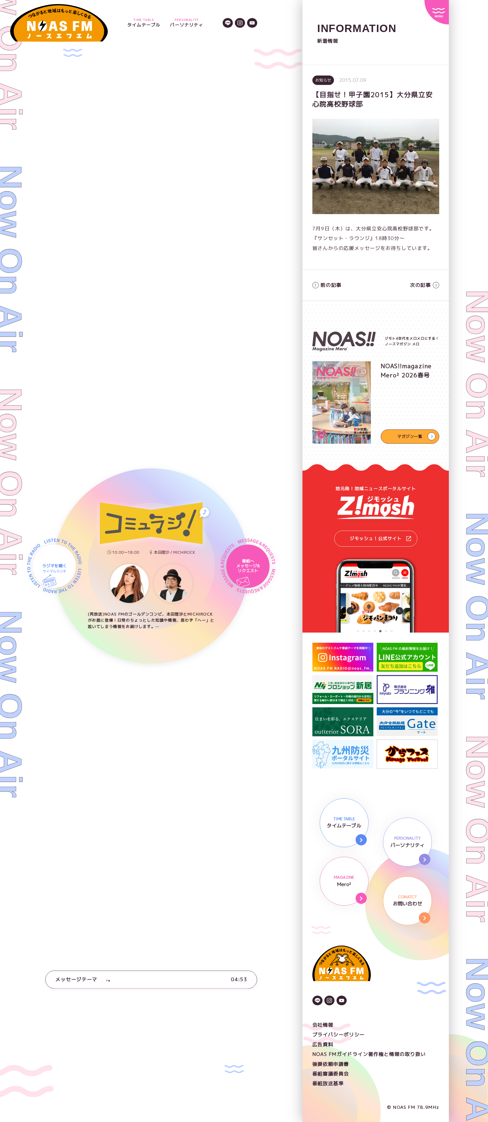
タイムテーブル (143, 23)
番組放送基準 (328, 1083)
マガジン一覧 (410, 436)
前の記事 (331, 284)
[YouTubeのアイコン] (252, 23)
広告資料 (322, 1044)
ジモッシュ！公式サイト (376, 538)
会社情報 (322, 1024)
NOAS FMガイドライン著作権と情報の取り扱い (369, 1054)
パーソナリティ (186, 23)
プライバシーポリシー (338, 1034)
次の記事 (420, 284)
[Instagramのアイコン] (240, 23)
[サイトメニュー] (436, 12)
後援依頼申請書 (330, 1063)
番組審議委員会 (330, 1073)
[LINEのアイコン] (228, 23)
